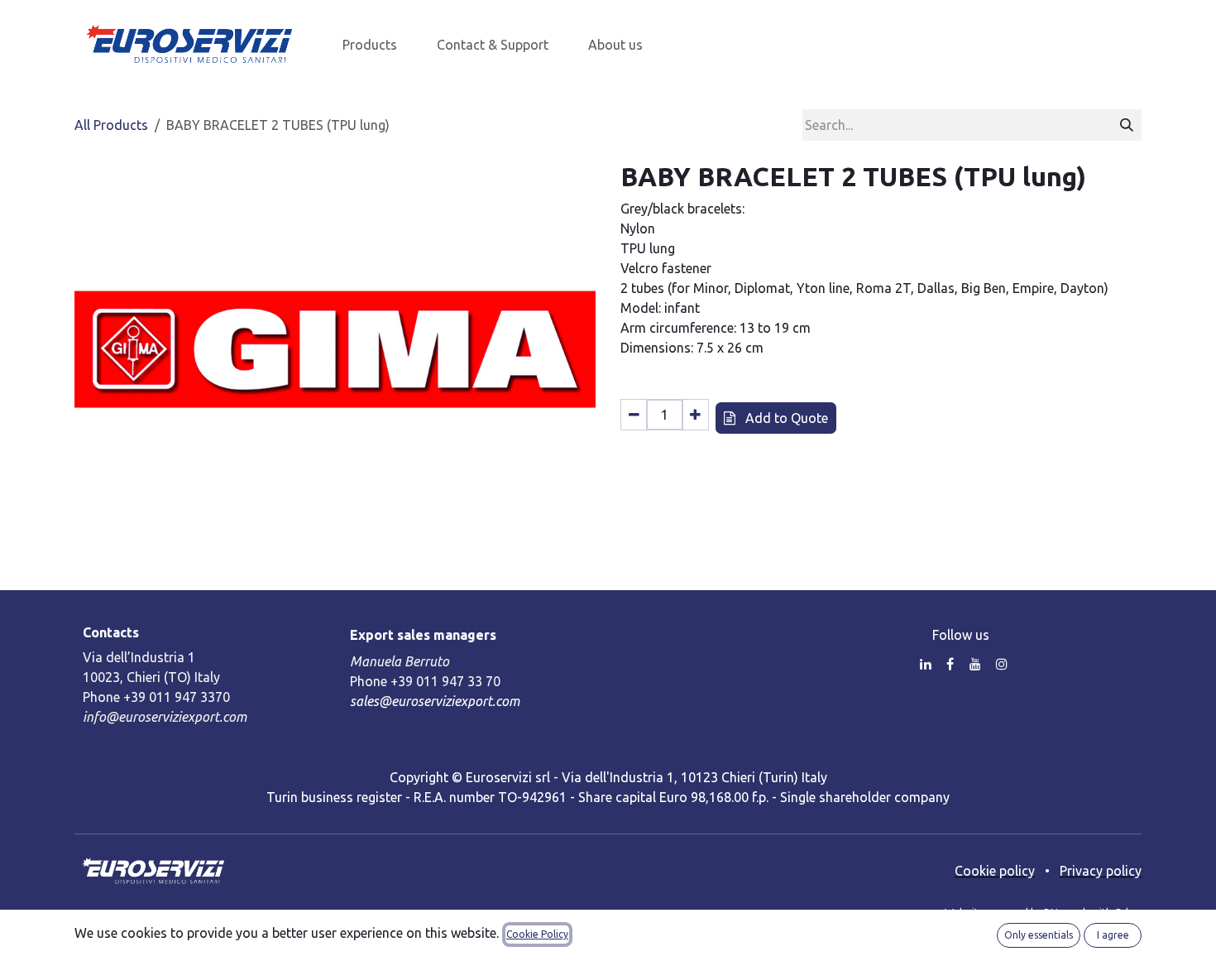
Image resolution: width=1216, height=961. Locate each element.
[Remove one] (634, 414)
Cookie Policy (537, 934)
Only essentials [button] (1038, 935)
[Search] (1127, 125)
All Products (111, 125)
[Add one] (695, 414)
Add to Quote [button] (785, 418)
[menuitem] (370, 44)
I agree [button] (1113, 935)
